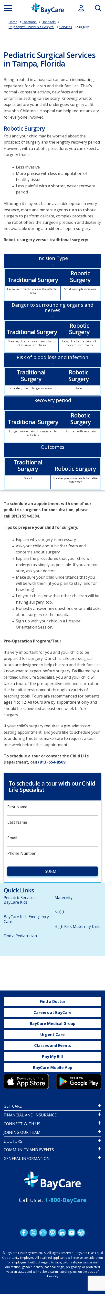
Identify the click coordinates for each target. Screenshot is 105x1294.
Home (13, 22)
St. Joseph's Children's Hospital (31, 27)
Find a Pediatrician (20, 935)
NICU (59, 912)
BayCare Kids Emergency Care (26, 919)
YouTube (71, 1233)
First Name (17, 807)
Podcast (81, 1233)
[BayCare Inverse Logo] (52, 1181)
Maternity (63, 897)
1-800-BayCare (65, 1200)
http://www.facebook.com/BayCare (24, 1233)
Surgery (83, 27)
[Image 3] (26, 1081)
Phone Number (21, 853)
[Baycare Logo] (47, 8)
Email (12, 838)
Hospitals (49, 22)
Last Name (17, 822)
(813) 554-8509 (51, 762)
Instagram (43, 1233)
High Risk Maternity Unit (77, 926)
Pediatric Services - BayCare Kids (21, 900)
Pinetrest (52, 1233)
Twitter (33, 1233)
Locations (29, 22)
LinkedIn (62, 1233)
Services (65, 27)
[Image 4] (78, 1081)
